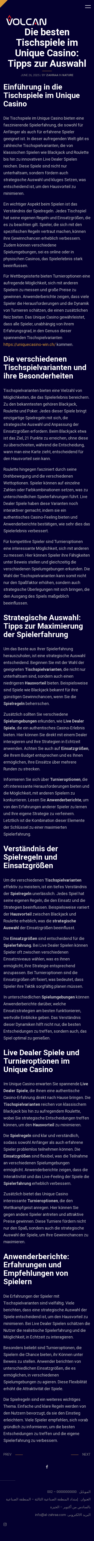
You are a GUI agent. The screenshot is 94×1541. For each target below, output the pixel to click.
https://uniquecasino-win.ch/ (29, 344)
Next (86, 1454)
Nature (67, 75)
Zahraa (52, 75)
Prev (7, 1454)
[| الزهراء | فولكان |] (26, 20)
